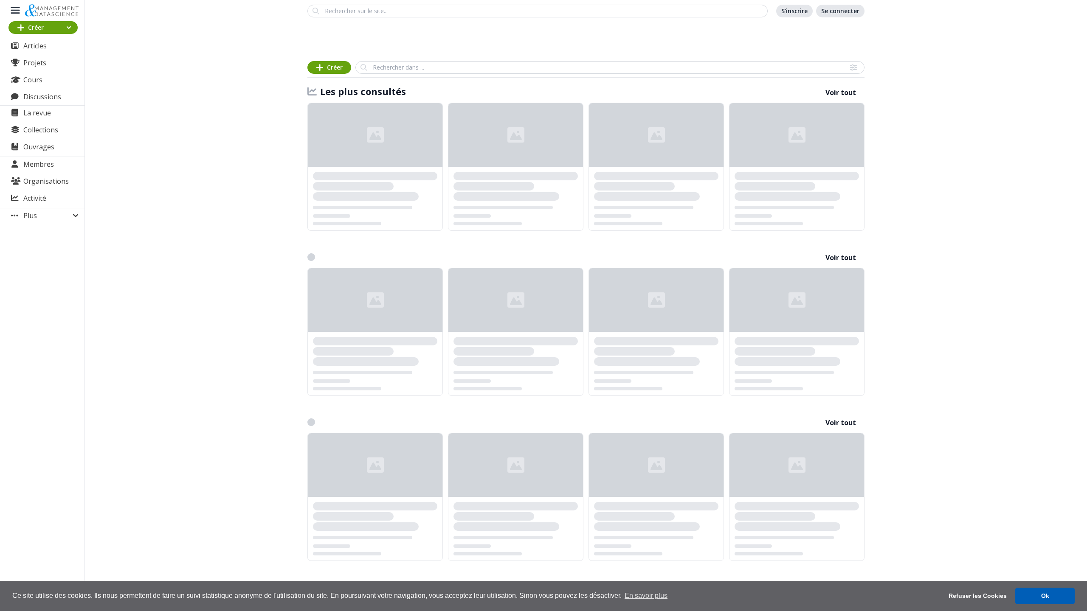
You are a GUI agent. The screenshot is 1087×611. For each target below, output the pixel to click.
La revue (37, 113)
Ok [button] (1045, 595)
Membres (38, 164)
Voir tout (840, 92)
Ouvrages (38, 146)
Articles (35, 45)
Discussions (42, 96)
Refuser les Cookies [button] (978, 595)
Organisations (46, 181)
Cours (32, 79)
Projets (34, 62)
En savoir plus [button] (646, 595)
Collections (40, 130)
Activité (34, 198)
